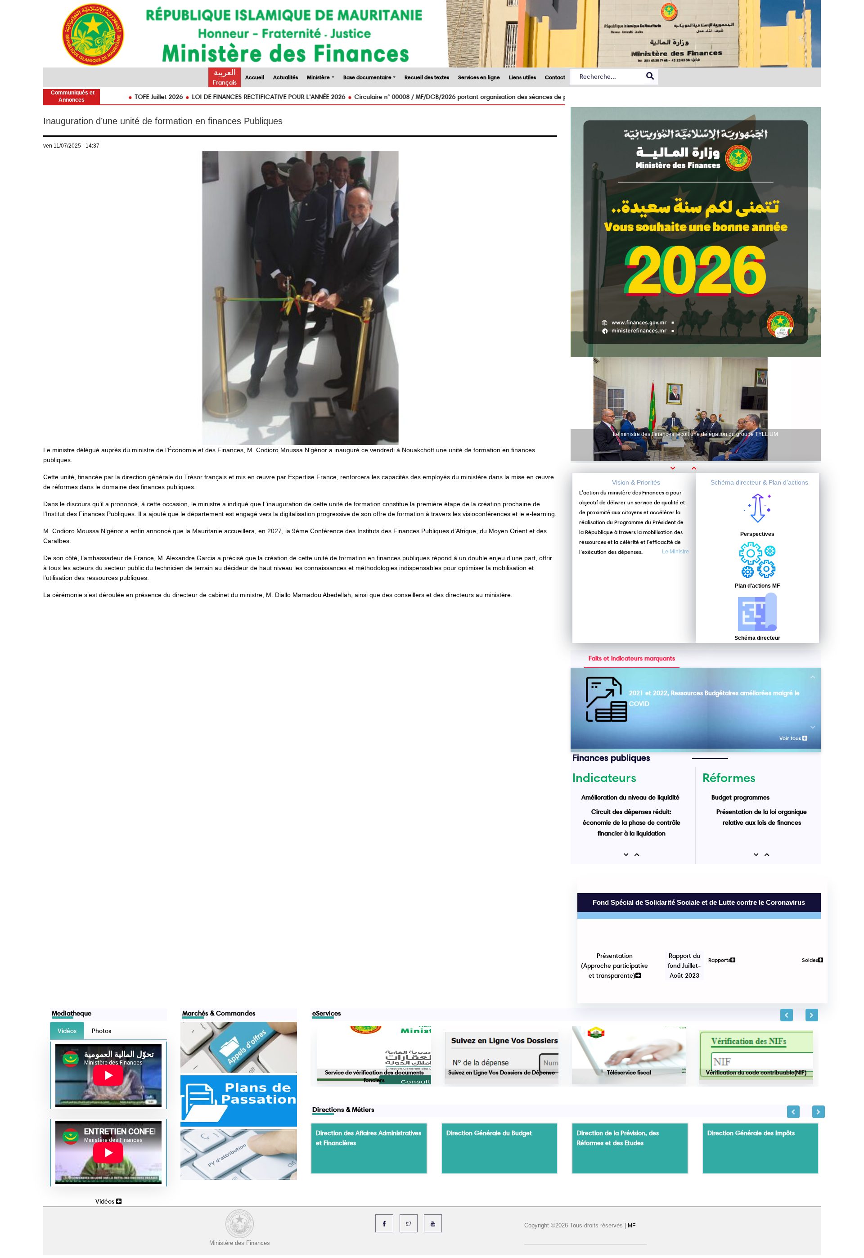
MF (631, 1162)
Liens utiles (522, 77)
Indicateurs (604, 777)
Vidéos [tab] (67, 968)
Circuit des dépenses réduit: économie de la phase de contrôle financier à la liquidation (631, 808)
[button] (675, 468)
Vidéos (105, 1138)
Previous (786, 952)
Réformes (729, 777)
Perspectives (757, 534)
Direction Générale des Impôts (751, 1070)
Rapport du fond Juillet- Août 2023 (677, 918)
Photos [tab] (101, 968)
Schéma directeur (757, 638)
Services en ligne (479, 77)
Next (812, 952)
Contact (555, 77)
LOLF (718, 822)
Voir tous (790, 738)
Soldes (803, 912)
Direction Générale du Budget (489, 1070)
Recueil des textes (427, 77)
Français (225, 82)
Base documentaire (367, 77)
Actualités (285, 77)
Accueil (254, 77)
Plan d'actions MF (757, 586)
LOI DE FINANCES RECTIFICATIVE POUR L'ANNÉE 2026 (203, 97)
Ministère (318, 77)
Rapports (713, 912)
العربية (225, 72)
